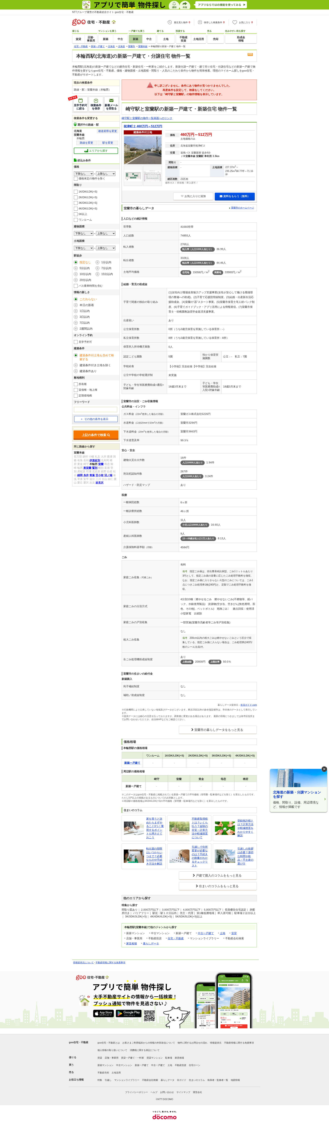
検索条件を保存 (96, 107)
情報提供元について (83, 962)
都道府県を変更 (107, 131)
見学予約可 (85, 341)
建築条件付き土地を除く (95, 365)
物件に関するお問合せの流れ (192, 1042)
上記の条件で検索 (94, 435)
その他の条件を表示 (96, 419)
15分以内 (107, 274)
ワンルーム (85, 219)
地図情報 (235, 1080)
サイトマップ (183, 1092)
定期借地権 (85, 395)
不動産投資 (180, 1065)
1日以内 (85, 311)
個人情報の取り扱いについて (112, 1050)
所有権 (83, 384)
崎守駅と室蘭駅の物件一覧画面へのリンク (147, 118)
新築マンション (105, 1065)
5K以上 (83, 214)
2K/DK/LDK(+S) (88, 197)
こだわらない (88, 299)
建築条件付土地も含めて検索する (97, 357)
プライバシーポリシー (136, 1092)
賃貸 (234, 933)
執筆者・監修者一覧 (218, 1080)
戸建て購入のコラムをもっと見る (219, 875)
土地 (222, 933)
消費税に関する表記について (145, 1050)
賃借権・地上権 (88, 389)
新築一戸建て (142, 1065)
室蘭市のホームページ (242, 207)
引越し (108, 1080)
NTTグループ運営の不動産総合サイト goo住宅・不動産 (103, 12)
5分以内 (85, 268)
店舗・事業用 (111, 1057)
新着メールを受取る (111, 107)
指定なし (85, 262)
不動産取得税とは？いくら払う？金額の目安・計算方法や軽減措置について (200, 828)
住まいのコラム (197, 1080)
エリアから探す (98, 150)
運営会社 (197, 1092)
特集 (99, 1080)
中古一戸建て (206, 933)
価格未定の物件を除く (92, 178)
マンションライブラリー (126, 1080)
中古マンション (124, 1065)
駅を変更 (107, 142)
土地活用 (116, 1072)
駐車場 (168, 1057)
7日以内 (85, 322)
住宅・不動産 (176, 938)
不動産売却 (103, 1072)
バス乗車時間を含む (91, 285)
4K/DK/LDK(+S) (88, 208)
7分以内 (106, 268)
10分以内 (85, 274)
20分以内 (85, 280)
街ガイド (181, 1080)
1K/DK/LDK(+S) (88, 191)
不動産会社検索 (150, 1080)
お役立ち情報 (76, 1079)
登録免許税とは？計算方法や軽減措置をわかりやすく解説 (245, 828)
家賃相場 (131, 943)
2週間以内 (86, 328)
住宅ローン (194, 1065)
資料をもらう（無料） (236, 196)
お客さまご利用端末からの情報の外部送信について (148, 1042)
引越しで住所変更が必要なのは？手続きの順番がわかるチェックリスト (200, 856)
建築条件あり (88, 371)
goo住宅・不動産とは (108, 1042)
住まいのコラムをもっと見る (219, 886)
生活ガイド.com (248, 705)
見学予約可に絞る (80, 103)
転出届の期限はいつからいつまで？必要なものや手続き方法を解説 (154, 856)
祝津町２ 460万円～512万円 (143, 126)
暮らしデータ (151, 943)
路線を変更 (86, 142)
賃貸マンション (155, 1057)
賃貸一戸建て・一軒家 (132, 1057)
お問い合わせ (167, 1092)
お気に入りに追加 (195, 196)
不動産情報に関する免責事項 (110, 962)
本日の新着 (87, 305)
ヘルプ (154, 1092)
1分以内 (106, 262)
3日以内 (85, 316)
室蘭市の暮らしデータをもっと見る (218, 729)
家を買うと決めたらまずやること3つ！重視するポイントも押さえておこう (155, 828)
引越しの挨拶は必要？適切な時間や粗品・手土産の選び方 (245, 856)
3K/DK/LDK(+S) (88, 202)
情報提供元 (215, 1042)
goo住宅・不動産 (78, 1042)
